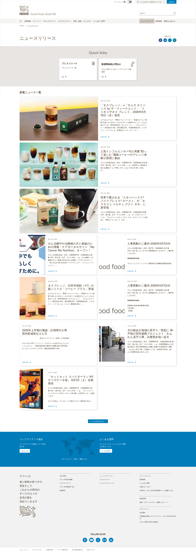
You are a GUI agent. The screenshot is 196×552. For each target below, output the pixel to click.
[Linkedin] (111, 540)
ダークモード (118, 2)
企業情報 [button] (27, 21)
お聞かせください (145, 487)
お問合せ (171, 2)
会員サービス (91, 550)
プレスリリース (105, 479)
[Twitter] (98, 540)
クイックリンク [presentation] (145, 476)
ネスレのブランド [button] (49, 21)
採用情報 (142, 479)
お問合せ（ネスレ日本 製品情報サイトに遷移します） (157, 490)
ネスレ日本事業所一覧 (67, 487)
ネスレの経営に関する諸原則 (149, 522)
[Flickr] (104, 540)
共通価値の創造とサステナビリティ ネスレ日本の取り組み (158, 517)
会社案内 (142, 512)
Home (21, 21)
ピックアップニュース (107, 483)
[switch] (129, 2)
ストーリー (37, 21)
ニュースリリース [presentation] (106, 476)
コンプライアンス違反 (31, 439)
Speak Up (25, 451)
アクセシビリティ (37, 550)
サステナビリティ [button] (64, 21)
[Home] (38, 10)
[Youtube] (91, 540)
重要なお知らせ (169, 21)
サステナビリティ (65, 483)
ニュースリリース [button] (146, 21)
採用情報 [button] (158, 21)
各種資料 (62, 490)
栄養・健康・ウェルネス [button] (82, 21)
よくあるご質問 (99, 21)
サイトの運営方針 (62, 550)
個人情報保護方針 (77, 550)
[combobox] (155, 13)
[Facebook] (85, 540)
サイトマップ (24, 550)
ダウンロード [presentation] (144, 509)
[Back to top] (191, 548)
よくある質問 (107, 439)
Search (174, 13)
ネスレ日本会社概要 (66, 479)
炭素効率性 (50, 550)
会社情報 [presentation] (63, 476)
